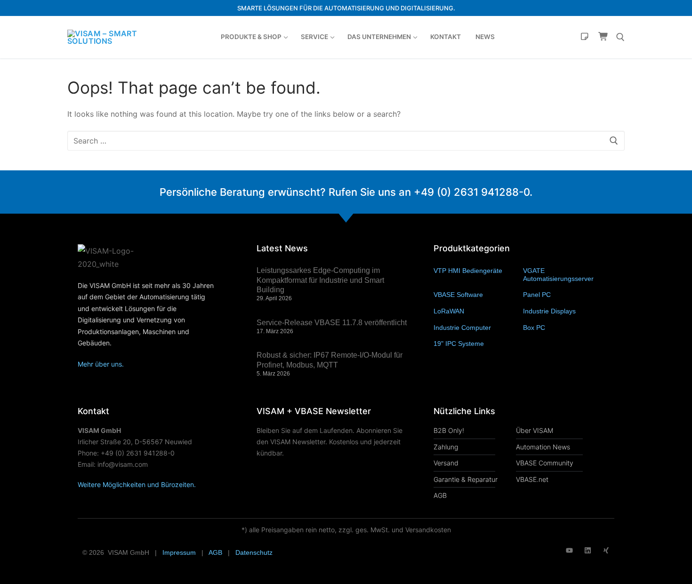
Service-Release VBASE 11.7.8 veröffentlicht (332, 323)
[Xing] (606, 550)
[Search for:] (346, 141)
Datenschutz (254, 552)
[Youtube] (569, 550)
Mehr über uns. (101, 364)
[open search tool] (620, 37)
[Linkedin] (587, 550)
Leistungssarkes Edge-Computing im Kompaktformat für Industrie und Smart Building (320, 280)
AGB (215, 552)
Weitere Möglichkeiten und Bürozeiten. (137, 484)
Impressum (179, 552)
